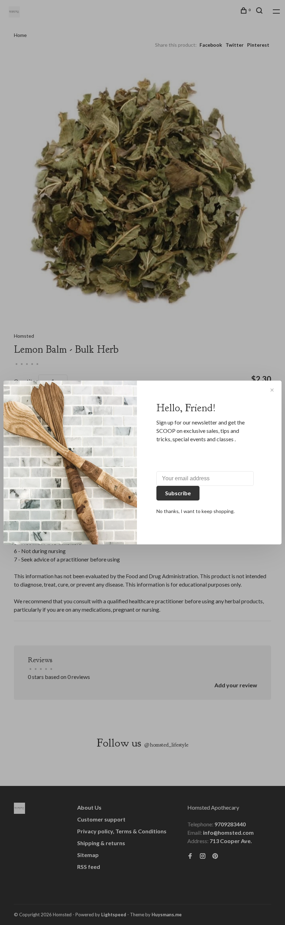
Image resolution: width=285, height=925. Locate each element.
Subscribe (178, 493)
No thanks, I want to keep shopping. (195, 511)
